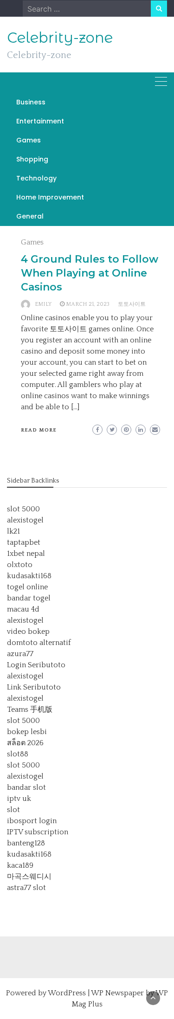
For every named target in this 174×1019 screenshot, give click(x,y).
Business (30, 102)
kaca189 (20, 865)
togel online (27, 587)
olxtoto (19, 565)
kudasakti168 (29, 576)
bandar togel (29, 598)
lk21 (13, 531)
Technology (36, 178)
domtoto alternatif (39, 642)
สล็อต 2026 (25, 743)
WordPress (67, 993)
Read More (39, 430)
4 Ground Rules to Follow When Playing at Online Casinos (89, 273)
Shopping (32, 159)
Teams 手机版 (29, 709)
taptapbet (23, 542)
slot (13, 810)
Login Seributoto (36, 665)
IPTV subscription (37, 832)
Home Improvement (50, 197)
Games (28, 140)
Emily (43, 304)
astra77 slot (26, 888)
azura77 (20, 654)
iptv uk (19, 798)
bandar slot (26, 787)
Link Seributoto (34, 687)
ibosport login (32, 821)
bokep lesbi (27, 732)
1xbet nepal (26, 553)
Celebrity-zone (60, 37)
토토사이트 (132, 304)
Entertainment (40, 121)
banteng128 (26, 843)
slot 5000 (23, 509)
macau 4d (23, 609)
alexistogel (25, 520)
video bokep (28, 631)
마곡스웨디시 (29, 876)
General (30, 216)
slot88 (17, 754)
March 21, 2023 (88, 304)
